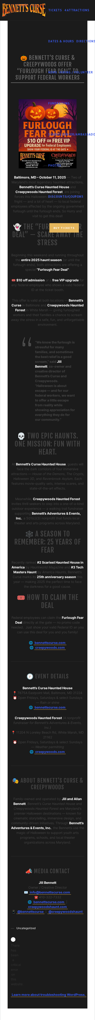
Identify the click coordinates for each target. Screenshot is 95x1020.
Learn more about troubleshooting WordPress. (49, 995)
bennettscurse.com (50, 643)
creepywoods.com (50, 647)
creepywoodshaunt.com (47, 907)
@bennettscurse (30, 911)
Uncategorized (26, 928)
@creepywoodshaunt (65, 911)
